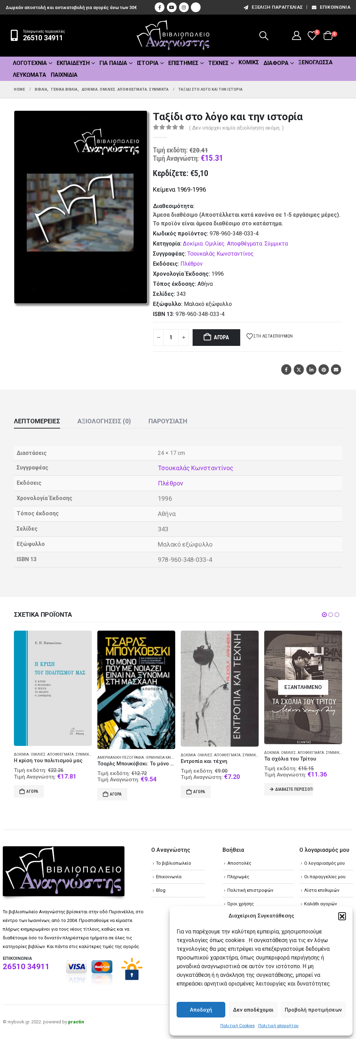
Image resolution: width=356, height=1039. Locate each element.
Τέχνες (218, 63)
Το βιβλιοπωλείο (173, 863)
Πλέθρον (191, 263)
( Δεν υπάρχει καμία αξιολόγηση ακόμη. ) (236, 128)
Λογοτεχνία (30, 63)
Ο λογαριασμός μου (324, 863)
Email (336, 369)
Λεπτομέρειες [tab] (37, 421)
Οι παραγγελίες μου (325, 876)
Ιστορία (148, 63)
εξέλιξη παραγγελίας (277, 7)
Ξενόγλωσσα (315, 62)
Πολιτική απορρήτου (278, 1025)
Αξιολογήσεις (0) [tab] (104, 421)
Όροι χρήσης (240, 903)
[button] (342, 916)
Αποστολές (239, 863)
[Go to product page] (59, 690)
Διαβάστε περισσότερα (217, 789)
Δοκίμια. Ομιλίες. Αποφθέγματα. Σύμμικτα (235, 243)
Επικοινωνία (335, 7)
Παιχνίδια (64, 75)
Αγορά (221, 337)
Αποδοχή (201, 1010)
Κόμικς (248, 62)
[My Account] (296, 35)
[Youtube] (172, 7)
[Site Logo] (173, 35)
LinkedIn (311, 369)
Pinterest (323, 369)
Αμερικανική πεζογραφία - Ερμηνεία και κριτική (63, 757)
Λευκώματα (29, 75)
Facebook (286, 369)
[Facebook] (159, 7)
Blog (160, 890)
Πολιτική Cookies (237, 1025)
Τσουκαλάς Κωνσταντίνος (220, 253)
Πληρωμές (238, 876)
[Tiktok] (196, 7)
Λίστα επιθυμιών (321, 890)
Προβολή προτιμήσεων (313, 1010)
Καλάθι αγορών (320, 903)
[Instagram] (184, 7)
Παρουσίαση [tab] (167, 421)
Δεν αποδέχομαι (253, 1010)
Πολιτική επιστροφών (250, 890)
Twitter (299, 369)
